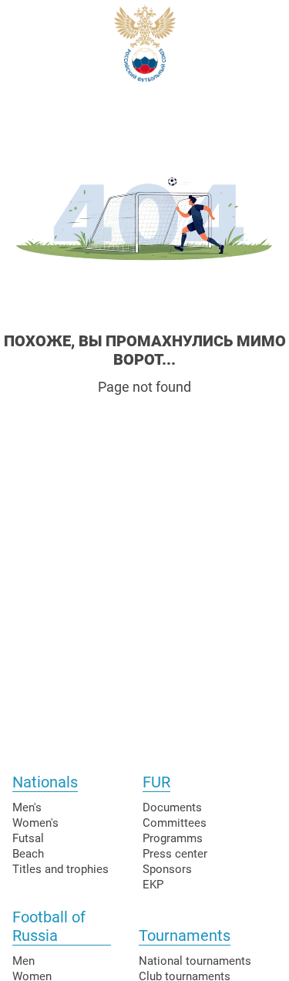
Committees (175, 823)
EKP (153, 885)
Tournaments (184, 935)
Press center (175, 854)
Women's (35, 823)
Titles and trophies (60, 869)
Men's (27, 807)
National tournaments (195, 961)
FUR (156, 782)
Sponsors (167, 869)
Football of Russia (49, 926)
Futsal (28, 838)
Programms (173, 838)
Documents (172, 807)
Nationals (45, 782)
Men (23, 961)
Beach (28, 854)
